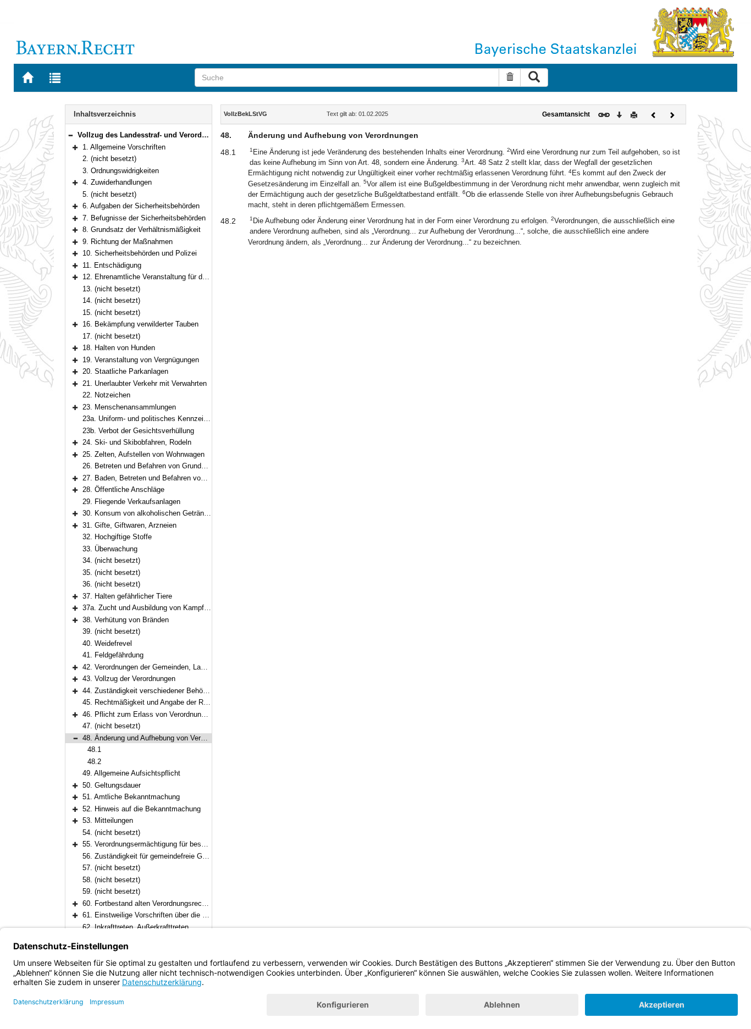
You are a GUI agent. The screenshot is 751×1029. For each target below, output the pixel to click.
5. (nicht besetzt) (109, 194)
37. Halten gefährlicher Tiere (127, 596)
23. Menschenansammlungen (129, 407)
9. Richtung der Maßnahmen (127, 241)
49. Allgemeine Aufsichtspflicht (131, 773)
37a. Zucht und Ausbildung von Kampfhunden (154, 608)
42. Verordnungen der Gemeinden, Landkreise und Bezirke (175, 667)
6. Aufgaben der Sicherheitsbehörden (141, 206)
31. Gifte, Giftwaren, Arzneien (129, 525)
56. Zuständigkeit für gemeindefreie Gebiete (152, 856)
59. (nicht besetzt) (111, 891)
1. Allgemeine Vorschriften (123, 147)
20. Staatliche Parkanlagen (125, 371)
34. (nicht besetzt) (111, 560)
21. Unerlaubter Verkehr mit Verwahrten (144, 383)
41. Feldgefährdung (112, 655)
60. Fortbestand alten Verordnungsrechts (147, 903)
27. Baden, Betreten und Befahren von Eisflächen (161, 478)
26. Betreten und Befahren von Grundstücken (154, 466)
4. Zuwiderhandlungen (117, 182)
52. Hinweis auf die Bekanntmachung (141, 809)
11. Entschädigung (111, 265)
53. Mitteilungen (107, 820)
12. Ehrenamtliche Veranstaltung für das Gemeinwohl (166, 277)
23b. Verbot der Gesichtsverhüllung (138, 431)
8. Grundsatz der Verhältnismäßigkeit (141, 229)
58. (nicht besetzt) (111, 880)
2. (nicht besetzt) (109, 158)
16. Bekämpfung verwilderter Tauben (140, 324)
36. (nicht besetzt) (111, 584)
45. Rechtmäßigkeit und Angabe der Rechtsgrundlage (167, 702)
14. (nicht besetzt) (111, 300)
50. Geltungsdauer (111, 785)
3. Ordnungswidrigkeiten (120, 171)
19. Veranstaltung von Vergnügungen (140, 360)
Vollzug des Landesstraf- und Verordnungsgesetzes (165, 135)
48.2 (94, 761)
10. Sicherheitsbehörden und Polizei (139, 253)
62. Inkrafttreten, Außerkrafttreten (135, 927)
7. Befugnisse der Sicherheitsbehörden (144, 218)
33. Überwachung (109, 549)
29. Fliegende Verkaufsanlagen (131, 501)
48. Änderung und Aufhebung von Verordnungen (158, 738)
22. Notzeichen (106, 395)
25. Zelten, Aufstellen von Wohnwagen (143, 454)
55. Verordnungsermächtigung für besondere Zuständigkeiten (178, 844)
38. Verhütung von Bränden (125, 620)
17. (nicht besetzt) (111, 336)
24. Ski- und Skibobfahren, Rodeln (136, 442)
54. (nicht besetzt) (111, 832)
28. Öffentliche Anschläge (123, 489)
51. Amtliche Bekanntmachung (131, 797)
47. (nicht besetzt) (111, 726)
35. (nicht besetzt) (111, 572)
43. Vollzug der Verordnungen (128, 678)
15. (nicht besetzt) (111, 312)
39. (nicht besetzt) (111, 631)
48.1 (94, 749)
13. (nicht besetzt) (111, 289)
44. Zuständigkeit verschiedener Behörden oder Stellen (169, 691)
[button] (70, 135)
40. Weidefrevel (107, 643)
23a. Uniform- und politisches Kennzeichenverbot (160, 418)
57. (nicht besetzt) (111, 868)
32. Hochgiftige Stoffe (117, 537)
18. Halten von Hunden (118, 348)
